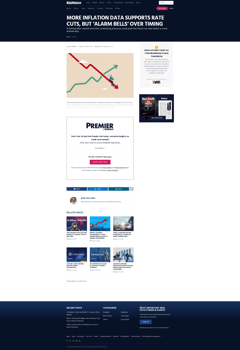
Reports (102, 3)
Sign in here (107, 157)
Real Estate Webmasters (100, 347)
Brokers (76, 8)
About (68, 336)
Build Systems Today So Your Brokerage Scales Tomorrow (157, 53)
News (88, 3)
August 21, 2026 (72, 239)
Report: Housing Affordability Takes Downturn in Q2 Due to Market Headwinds (99, 235)
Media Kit (116, 336)
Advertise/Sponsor (105, 336)
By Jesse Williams (72, 46)
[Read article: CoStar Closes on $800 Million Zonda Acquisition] (77, 254)
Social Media (125, 319)
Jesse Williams (88, 198)
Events (109, 3)
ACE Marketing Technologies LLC (151, 336)
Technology (109, 8)
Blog (73, 336)
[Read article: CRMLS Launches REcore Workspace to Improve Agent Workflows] (123, 223)
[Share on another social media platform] (131, 189)
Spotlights (106, 312)
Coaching (100, 8)
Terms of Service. (112, 170)
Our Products (80, 336)
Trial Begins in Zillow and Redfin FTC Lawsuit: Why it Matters (77, 235)
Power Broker (118, 3)
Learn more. (160, 73)
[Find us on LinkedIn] (79, 341)
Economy (117, 259)
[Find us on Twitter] (70, 341)
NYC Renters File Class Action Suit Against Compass (98, 266)
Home (68, 37)
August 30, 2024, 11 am (86, 46)
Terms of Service (119, 168)
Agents (69, 8)
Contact (96, 336)
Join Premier (162, 9)
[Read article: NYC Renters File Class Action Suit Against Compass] (100, 254)
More (138, 3)
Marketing (91, 8)
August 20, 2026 (95, 270)
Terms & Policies (135, 336)
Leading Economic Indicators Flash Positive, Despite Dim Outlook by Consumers (123, 267)
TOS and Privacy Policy (162, 328)
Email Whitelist (125, 336)
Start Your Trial (100, 162)
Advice (105, 319)
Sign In (171, 8)
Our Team (89, 336)
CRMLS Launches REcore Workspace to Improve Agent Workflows (122, 235)
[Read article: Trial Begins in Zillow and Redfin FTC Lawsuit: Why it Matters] (77, 223)
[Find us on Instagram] (73, 341)
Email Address (100, 148)
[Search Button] (171, 3)
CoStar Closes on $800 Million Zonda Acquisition (75, 266)
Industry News (95, 227)
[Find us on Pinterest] (76, 341)
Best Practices (107, 316)
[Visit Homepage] (75, 3)
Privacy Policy (107, 168)
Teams (83, 8)
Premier (94, 3)
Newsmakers (129, 3)
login (73, 281)
